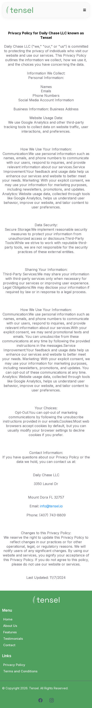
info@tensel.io (51, 506)
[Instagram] (51, 700)
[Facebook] (40, 700)
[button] (84, 10)
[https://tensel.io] (19, 10)
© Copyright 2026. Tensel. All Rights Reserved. (35, 688)
